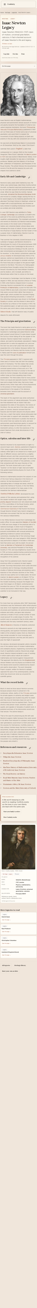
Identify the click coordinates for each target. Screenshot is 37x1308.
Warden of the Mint (29, 522)
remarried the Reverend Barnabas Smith (22, 194)
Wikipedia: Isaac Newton (12, 757)
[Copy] (29, 177)
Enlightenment (30, 660)
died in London (14, 577)
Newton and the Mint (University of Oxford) (19, 788)
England (19, 149)
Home (2, 12)
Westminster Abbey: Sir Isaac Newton (17, 784)
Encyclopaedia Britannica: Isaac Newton (18, 753)
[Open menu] (4, 4)
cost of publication (19, 353)
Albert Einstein (6, 625)
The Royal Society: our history (14, 774)
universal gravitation (7, 394)
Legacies (14, 12)
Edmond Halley (30, 330)
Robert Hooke (6, 312)
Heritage (7, 12)
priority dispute (5, 502)
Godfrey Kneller (10, 871)
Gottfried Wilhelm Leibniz (10, 494)
